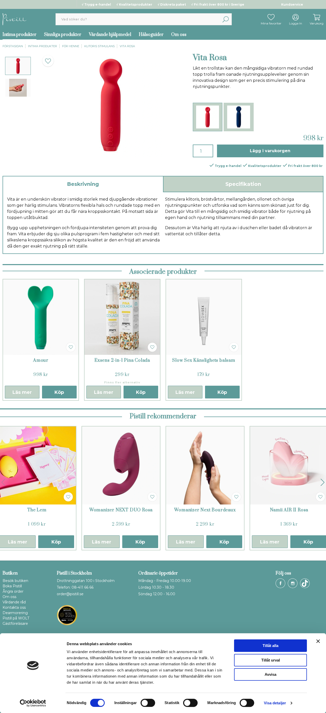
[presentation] (18, 66)
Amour (40, 360)
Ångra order (13, 591)
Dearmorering (15, 613)
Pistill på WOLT (16, 618)
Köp (59, 392)
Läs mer (22, 392)
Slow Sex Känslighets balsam (203, 360)
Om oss (178, 34)
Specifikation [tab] (243, 184)
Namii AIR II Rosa (289, 510)
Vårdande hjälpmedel (110, 34)
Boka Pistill (12, 586)
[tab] (18, 66)
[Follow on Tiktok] (304, 583)
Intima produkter (42, 46)
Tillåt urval (270, 660)
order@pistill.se (70, 594)
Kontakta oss (14, 607)
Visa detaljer (275, 703)
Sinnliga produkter (62, 34)
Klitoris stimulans (99, 46)
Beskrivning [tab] (83, 184)
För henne (70, 46)
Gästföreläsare (15, 623)
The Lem (37, 510)
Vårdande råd (14, 602)
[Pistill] (14, 19)
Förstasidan (13, 46)
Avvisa (270, 674)
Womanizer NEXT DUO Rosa (121, 510)
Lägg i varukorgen (270, 150)
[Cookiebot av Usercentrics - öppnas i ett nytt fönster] (33, 703)
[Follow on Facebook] (280, 583)
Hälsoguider (151, 34)
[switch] (148, 703)
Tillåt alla (270, 645)
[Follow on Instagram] (292, 583)
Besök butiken (15, 580)
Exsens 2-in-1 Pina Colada (122, 360)
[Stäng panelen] (318, 641)
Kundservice (292, 4)
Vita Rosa (127, 46)
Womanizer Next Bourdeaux (205, 510)
